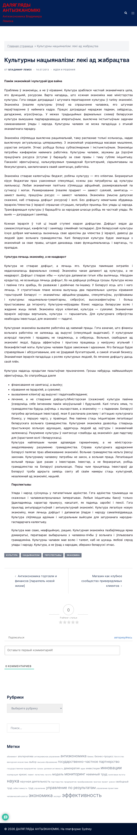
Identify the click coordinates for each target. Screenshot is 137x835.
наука (13, 781)
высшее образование (47, 762)
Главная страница (20, 46)
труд (30, 788)
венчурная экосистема (17, 762)
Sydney (87, 829)
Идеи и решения (64, 69)
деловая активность (53, 768)
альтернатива (25, 756)
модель (58, 774)
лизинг (31, 775)
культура (12, 555)
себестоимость (20, 788)
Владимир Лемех (20, 69)
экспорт (57, 796)
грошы (40, 768)
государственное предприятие (21, 768)
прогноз (97, 782)
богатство (119, 756)
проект (105, 782)
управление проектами (107, 788)
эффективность (82, 795)
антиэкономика (73, 756)
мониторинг (74, 774)
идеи (83, 768)
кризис (23, 774)
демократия (72, 768)
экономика (41, 795)
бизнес (90, 756)
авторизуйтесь (122, 637)
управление (39, 788)
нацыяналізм (31, 555)
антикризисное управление (47, 756)
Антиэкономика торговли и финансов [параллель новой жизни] (36, 580)
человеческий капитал (17, 796)
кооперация (12, 775)
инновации (111, 767)
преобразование (85, 782)
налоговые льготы (116, 775)
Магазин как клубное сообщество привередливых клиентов (101, 580)
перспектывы (53, 555)
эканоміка (73, 555)
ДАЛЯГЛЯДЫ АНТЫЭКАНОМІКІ (21, 8)
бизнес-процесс (104, 756)
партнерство (57, 782)
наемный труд (96, 774)
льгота (48, 775)
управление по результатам (71, 787)
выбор (33, 761)
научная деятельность (35, 781)
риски (112, 782)
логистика (39, 775)
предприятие (70, 782)
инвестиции (93, 768)
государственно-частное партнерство (89, 761)
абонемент (12, 756)
